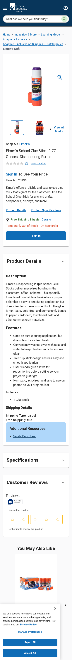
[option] (17, 134)
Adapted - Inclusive (15, 39)
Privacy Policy (28, 624)
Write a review (38, 163)
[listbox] (28, 134)
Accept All (30, 653)
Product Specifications (46, 210)
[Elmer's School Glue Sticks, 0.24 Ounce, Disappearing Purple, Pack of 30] (36, 587)
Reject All (30, 642)
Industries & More (26, 34)
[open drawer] (5, 8)
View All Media (59, 129)
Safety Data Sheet (24, 436)
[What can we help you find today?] (64, 19)
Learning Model (51, 34)
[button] (65, 8)
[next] (50, 129)
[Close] (55, 608)
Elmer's (24, 144)
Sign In (11, 174)
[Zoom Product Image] (60, 77)
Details (46, 219)
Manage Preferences (30, 631)
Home (6, 34)
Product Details (16, 210)
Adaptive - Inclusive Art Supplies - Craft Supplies (33, 44)
